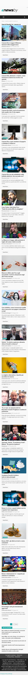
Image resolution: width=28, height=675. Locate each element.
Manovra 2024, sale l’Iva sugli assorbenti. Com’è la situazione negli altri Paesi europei (14, 263)
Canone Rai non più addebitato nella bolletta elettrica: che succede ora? (14, 165)
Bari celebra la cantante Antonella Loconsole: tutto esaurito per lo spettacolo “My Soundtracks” (13, 632)
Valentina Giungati (7, 313)
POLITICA (5, 39)
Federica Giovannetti (7, 243)
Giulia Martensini (6, 378)
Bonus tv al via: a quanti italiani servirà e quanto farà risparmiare (14, 498)
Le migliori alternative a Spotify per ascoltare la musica (14, 365)
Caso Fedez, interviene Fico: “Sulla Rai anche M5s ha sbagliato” (14, 197)
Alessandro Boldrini (7, 345)
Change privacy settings (6, 673)
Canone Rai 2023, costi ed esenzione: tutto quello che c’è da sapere (14, 100)
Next (16, 624)
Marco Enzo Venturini (7, 511)
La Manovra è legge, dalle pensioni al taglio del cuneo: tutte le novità (14, 230)
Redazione (5, 114)
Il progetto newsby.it (10, 655)
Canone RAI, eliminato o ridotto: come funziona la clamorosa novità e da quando (14, 66)
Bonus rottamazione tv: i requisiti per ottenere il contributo (14, 564)
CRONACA (5, 404)
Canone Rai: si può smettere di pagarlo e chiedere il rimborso (14, 132)
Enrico (4, 81)
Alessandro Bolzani (7, 145)
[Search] (24, 17)
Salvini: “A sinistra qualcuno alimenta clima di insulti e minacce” (14, 332)
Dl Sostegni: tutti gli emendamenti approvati (14, 597)
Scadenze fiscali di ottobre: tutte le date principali (14, 465)
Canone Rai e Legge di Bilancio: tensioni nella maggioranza (14, 33)
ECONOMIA (5, 72)
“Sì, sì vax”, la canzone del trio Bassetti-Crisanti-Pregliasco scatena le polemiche (14, 398)
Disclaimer (17, 657)
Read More (5, 55)
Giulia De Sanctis (6, 46)
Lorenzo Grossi (6, 178)
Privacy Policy (10, 657)
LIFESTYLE (5, 371)
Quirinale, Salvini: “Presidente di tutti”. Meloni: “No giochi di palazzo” (14, 433)
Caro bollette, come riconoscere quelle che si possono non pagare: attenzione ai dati (14, 298)
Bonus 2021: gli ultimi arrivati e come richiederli (14, 531)
